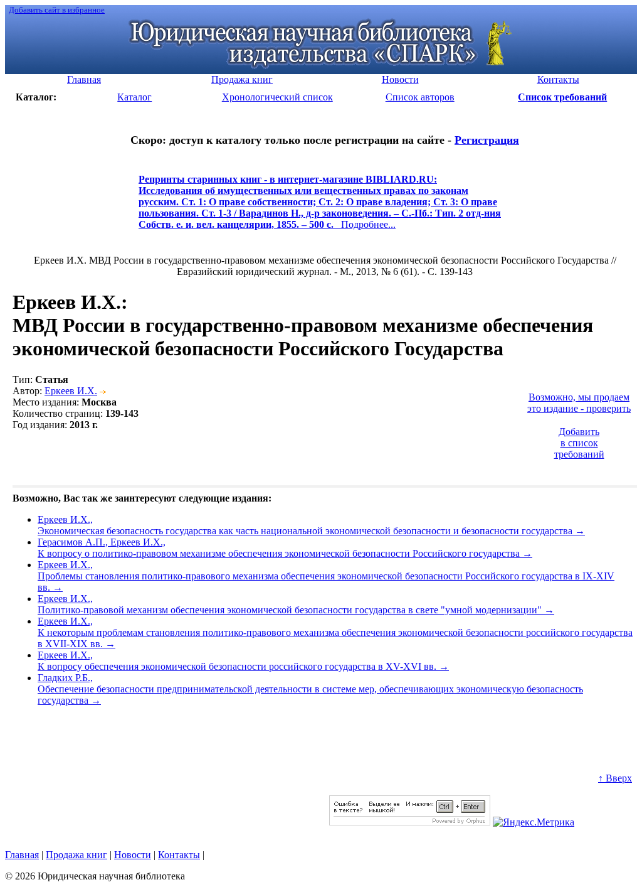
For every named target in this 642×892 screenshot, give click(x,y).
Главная (22, 854)
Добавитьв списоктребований (579, 442)
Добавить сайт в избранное (57, 9)
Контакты (179, 854)
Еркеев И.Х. (71, 390)
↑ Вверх (615, 778)
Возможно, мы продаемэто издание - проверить (579, 403)
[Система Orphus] (409, 822)
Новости (132, 854)
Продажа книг (76, 854)
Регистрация (487, 140)
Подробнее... (320, 207)
